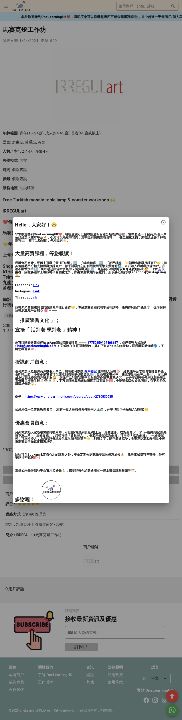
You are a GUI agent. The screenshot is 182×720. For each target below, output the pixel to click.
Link (36, 285)
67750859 (94, 343)
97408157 (111, 343)
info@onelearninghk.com (36, 346)
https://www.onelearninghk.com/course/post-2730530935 (68, 397)
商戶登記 (90, 371)
